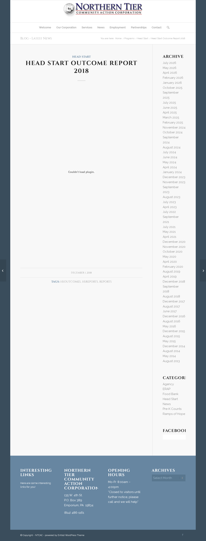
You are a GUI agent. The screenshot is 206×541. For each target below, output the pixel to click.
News (167, 404)
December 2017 (174, 301)
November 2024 (174, 127)
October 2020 (172, 251)
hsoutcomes (70, 282)
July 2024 (169, 152)
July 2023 (169, 202)
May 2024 (169, 162)
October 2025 (172, 88)
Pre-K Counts (172, 409)
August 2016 (171, 321)
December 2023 (174, 177)
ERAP (166, 389)
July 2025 (169, 102)
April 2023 (170, 207)
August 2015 (171, 336)
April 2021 (169, 237)
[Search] (166, 27)
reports (105, 282)
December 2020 (174, 242)
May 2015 (169, 341)
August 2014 (171, 351)
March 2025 (171, 117)
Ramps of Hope (174, 414)
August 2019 (171, 271)
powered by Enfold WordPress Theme (64, 535)
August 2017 (171, 306)
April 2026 (170, 73)
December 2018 (174, 281)
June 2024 (170, 157)
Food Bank (170, 394)
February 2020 (173, 266)
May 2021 (169, 232)
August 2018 (171, 296)
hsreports (90, 282)
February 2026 (173, 78)
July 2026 (169, 63)
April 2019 (170, 276)
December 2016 (174, 316)
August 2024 (171, 147)
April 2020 (170, 261)
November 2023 (174, 182)
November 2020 (174, 247)
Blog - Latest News (36, 38)
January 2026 (172, 83)
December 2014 (174, 346)
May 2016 (169, 326)
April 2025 (170, 112)
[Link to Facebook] (183, 535)
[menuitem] (45, 27)
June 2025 (170, 107)
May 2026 (169, 68)
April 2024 (170, 167)
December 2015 (174, 331)
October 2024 (172, 132)
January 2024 (172, 172)
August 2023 (171, 197)
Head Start (81, 57)
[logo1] (103, 11)
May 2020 (169, 256)
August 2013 (171, 361)
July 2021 (169, 227)
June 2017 (170, 311)
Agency (168, 384)
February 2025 (173, 122)
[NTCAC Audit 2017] (3, 270)
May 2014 (169, 356)
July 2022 (169, 212)
